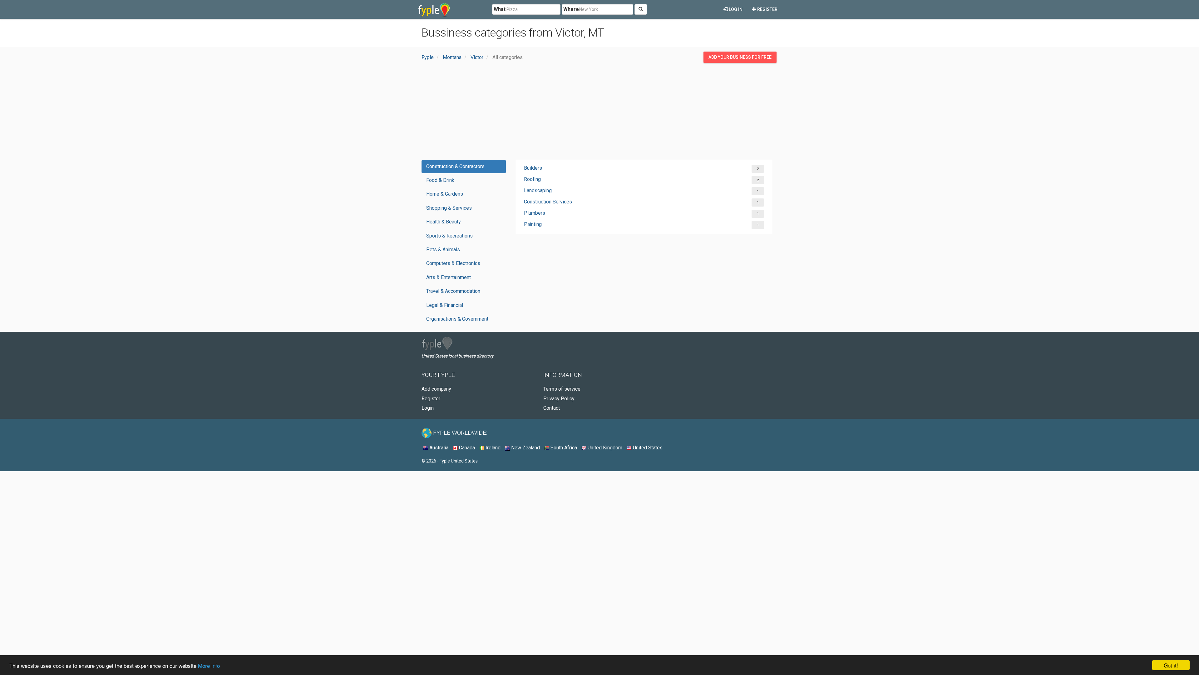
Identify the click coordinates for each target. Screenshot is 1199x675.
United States (647, 448)
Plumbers (534, 213)
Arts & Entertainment (448, 277)
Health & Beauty (443, 222)
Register (766, 9)
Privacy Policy (559, 399)
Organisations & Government (457, 319)
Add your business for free (740, 57)
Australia (438, 448)
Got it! (1171, 665)
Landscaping (538, 190)
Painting (533, 224)
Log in (735, 9)
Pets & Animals (443, 249)
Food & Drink (440, 180)
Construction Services (548, 202)
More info (209, 665)
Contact (551, 408)
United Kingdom (604, 448)
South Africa (563, 448)
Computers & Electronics (453, 263)
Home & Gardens (444, 194)
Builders (533, 168)
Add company (436, 389)
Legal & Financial (444, 305)
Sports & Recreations (449, 236)
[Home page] (434, 9)
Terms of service (561, 389)
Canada (466, 448)
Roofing (532, 179)
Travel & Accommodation (453, 291)
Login (428, 408)
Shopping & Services (449, 208)
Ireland (492, 448)
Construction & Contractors (455, 166)
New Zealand (525, 448)
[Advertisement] (599, 113)
